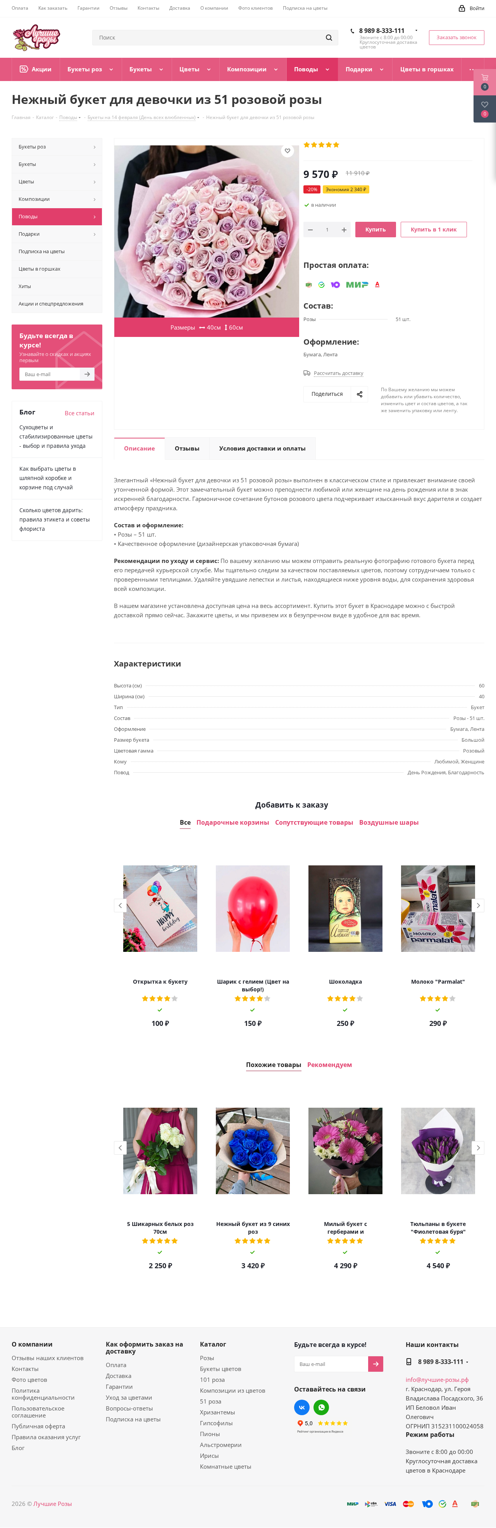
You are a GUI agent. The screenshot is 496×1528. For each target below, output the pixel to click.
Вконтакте (302, 1407)
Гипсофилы (216, 1423)
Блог (18, 1448)
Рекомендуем (329, 1065)
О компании (32, 1344)
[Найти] (329, 37)
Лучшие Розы (52, 1503)
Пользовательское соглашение (38, 1411)
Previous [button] (120, 905)
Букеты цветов (220, 1369)
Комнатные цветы (225, 1466)
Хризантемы (217, 1412)
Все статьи (80, 413)
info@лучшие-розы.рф (437, 1379)
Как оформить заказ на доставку (144, 1347)
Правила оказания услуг (46, 1437)
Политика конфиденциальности (43, 1393)
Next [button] (478, 905)
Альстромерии (221, 1445)
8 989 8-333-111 (382, 30)
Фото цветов (29, 1379)
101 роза (212, 1379)
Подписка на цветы (133, 1419)
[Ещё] (473, 69)
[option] (160, 937)
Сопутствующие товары (314, 822)
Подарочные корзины (232, 822)
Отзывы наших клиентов (48, 1358)
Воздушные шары (389, 822)
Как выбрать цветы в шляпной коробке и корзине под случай (47, 478)
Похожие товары (273, 1065)
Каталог (213, 1344)
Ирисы (209, 1455)
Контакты (25, 1369)
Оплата (116, 1365)
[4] (329, 145)
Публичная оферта (38, 1426)
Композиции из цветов (232, 1390)
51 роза (210, 1401)
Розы (207, 1358)
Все (185, 822)
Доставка (118, 1376)
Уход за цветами (129, 1397)
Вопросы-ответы (129, 1408)
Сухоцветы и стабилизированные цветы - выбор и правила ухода (56, 436)
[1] (307, 145)
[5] (336, 145)
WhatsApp (321, 1407)
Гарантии (119, 1386)
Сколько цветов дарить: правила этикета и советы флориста (54, 519)
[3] (322, 145)
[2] (314, 145)
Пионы (210, 1434)
